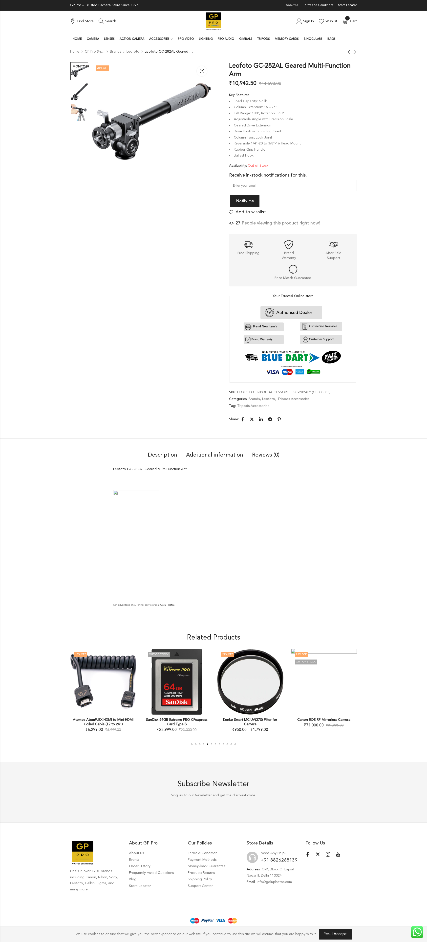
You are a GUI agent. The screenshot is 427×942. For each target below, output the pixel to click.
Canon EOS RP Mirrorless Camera (250, 720)
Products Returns (201, 873)
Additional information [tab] (214, 455)
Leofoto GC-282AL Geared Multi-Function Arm (150, 469)
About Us (292, 5)
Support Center (200, 886)
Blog (132, 879)
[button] (191, 744)
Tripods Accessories (293, 399)
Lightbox (202, 71)
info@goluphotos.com (274, 882)
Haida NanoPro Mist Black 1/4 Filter (324, 720)
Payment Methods (202, 860)
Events (134, 860)
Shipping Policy (200, 879)
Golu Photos (167, 605)
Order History (139, 866)
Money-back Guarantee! (207, 866)
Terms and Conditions (318, 5)
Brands (254, 399)
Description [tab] (162, 455)
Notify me (245, 201)
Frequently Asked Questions (151, 873)
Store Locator (347, 5)
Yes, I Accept (335, 934)
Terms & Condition (202, 853)
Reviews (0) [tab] (265, 455)
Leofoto (268, 399)
